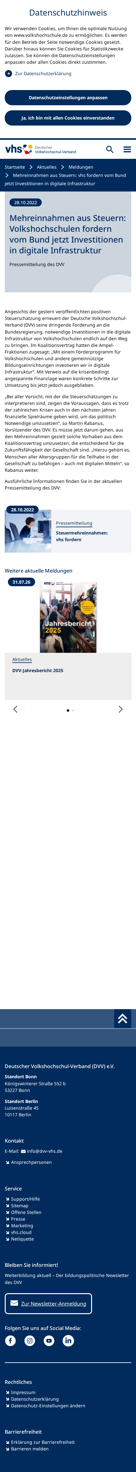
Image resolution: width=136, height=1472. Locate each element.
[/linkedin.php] (70, 1340)
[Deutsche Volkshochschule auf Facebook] (12, 1340)
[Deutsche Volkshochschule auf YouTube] (50, 1340)
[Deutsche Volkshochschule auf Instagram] (31, 1340)
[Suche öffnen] (110, 149)
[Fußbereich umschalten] (122, 1018)
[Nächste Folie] (120, 709)
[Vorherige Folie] (15, 709)
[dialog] (68, 70)
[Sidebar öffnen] (127, 149)
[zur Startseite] (39, 149)
